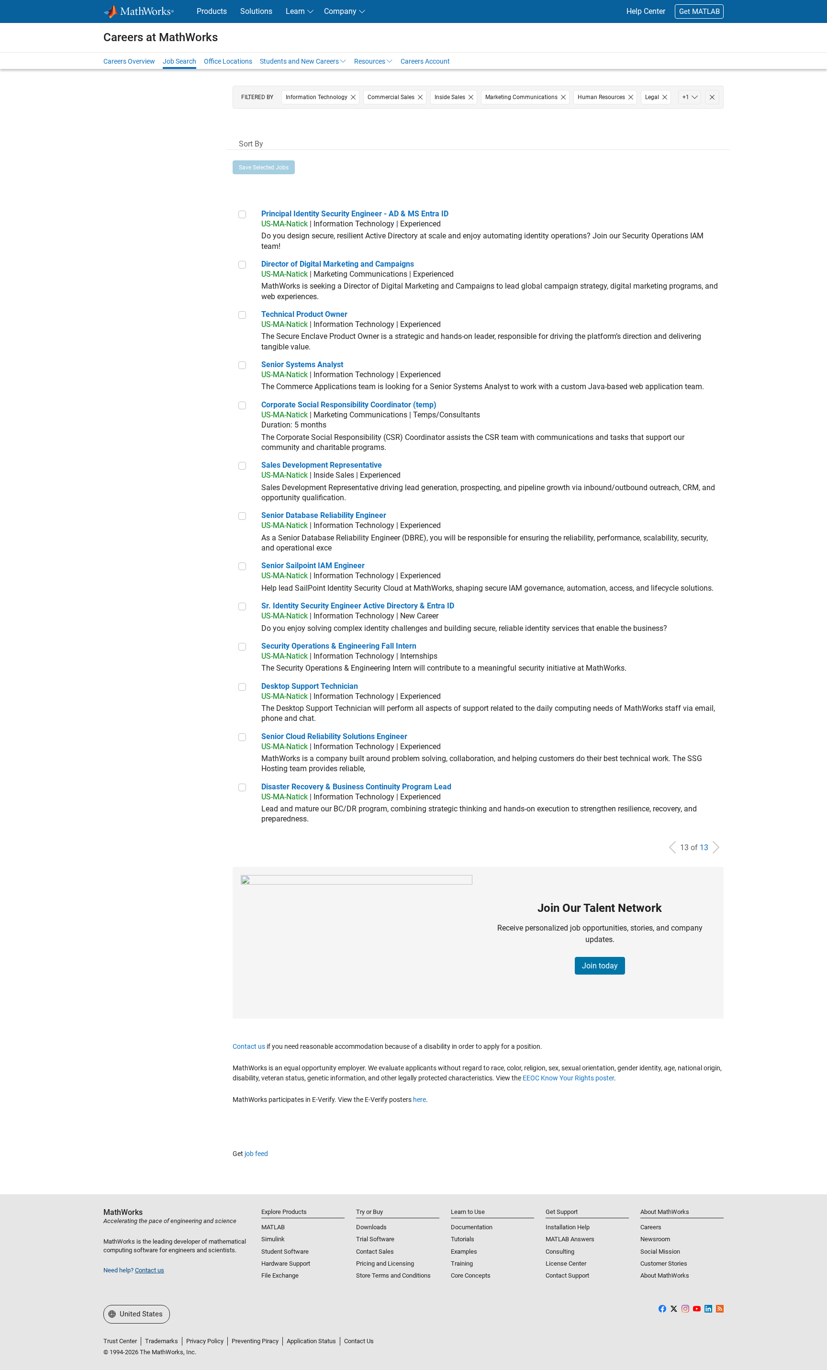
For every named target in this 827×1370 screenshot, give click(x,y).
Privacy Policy (205, 1341)
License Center (566, 1263)
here (419, 1099)
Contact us (249, 1046)
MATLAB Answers (570, 1239)
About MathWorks (664, 1275)
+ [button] (685, 97)
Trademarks (161, 1341)
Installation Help (568, 1227)
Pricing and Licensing (385, 1263)
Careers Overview (129, 61)
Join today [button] (600, 965)
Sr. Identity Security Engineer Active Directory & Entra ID (357, 605)
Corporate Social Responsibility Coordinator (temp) (348, 404)
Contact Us (359, 1341)
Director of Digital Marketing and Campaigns (337, 264)
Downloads (371, 1227)
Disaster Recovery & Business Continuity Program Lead (356, 786)
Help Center (645, 11)
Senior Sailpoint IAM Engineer (313, 565)
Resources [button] (369, 61)
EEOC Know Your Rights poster (568, 1078)
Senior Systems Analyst (302, 364)
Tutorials (462, 1239)
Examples (464, 1251)
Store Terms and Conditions (393, 1275)
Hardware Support (285, 1263)
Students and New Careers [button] (299, 61)
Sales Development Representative (321, 465)
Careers (650, 1227)
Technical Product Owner (304, 314)
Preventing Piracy (255, 1341)
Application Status (311, 1341)
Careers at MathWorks (160, 37)
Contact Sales (375, 1251)
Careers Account (425, 61)
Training (462, 1263)
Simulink (273, 1239)
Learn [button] (295, 11)
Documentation (471, 1227)
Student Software (285, 1251)
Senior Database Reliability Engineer (323, 515)
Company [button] (340, 11)
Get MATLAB (699, 11)
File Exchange (280, 1275)
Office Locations (228, 61)
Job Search (179, 61)
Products (212, 11)
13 (704, 847)
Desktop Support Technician (309, 686)
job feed (256, 1153)
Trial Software (375, 1239)
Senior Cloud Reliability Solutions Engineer (334, 736)
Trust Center (120, 1341)
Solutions (256, 11)
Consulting (560, 1251)
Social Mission (660, 1251)
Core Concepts (471, 1275)
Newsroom (655, 1239)
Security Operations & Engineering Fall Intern (338, 646)
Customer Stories (663, 1263)
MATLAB (273, 1227)
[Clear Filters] (712, 97)
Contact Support (567, 1275)
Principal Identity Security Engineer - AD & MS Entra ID (354, 213)
